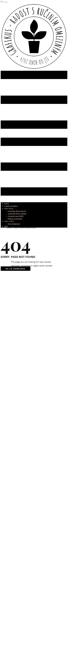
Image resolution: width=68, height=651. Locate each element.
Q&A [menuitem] (6, 226)
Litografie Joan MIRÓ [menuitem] (15, 216)
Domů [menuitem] (6, 203)
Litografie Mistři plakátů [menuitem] (17, 214)
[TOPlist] (4, 2)
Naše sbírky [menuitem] (8, 209)
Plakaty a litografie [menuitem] (15, 219)
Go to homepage (15, 269)
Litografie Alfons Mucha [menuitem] (17, 211)
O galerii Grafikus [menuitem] (11, 206)
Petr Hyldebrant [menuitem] (14, 224)
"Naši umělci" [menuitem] (9, 221)
